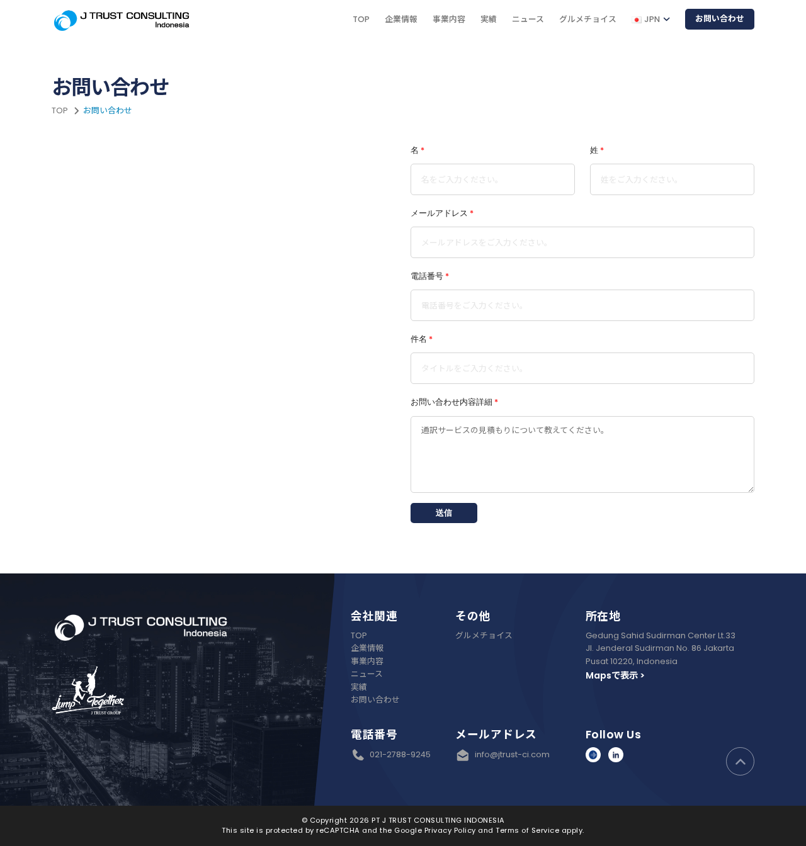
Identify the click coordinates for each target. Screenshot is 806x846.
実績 (488, 19)
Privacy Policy (450, 830)
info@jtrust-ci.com (510, 754)
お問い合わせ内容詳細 (454, 402)
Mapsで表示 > (615, 675)
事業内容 (449, 19)
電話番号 (430, 276)
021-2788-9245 (400, 754)
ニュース (528, 19)
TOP (361, 19)
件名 (422, 339)
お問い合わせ (719, 18)
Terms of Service (527, 830)
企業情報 (401, 19)
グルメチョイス (587, 19)
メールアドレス (442, 213)
